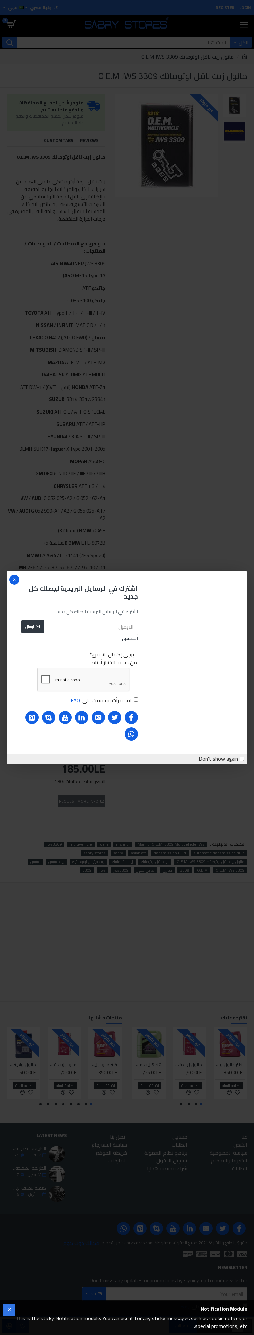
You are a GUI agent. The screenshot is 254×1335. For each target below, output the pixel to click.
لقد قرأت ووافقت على (101, 700)
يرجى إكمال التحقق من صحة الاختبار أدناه (114, 658)
